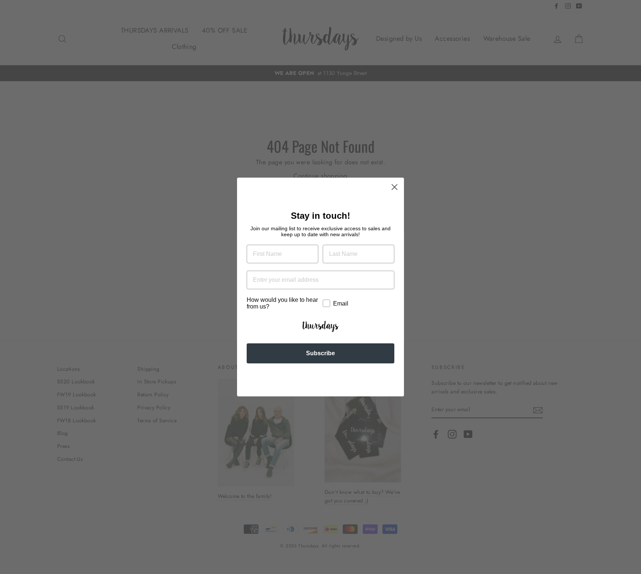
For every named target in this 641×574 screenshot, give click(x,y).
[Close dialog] (394, 187)
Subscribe (320, 353)
